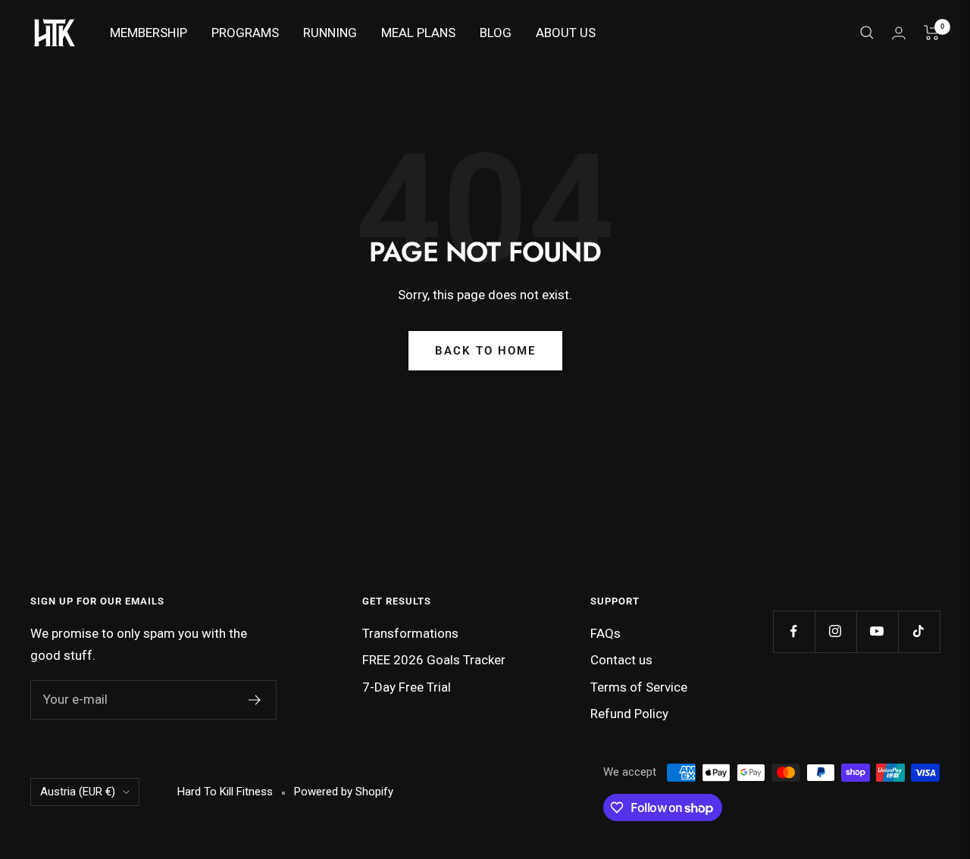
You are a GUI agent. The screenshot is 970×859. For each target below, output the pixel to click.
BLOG (496, 32)
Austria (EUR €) (77, 791)
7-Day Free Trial (406, 687)
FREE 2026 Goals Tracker (433, 659)
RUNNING (330, 32)
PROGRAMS (245, 32)
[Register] (255, 700)
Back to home (485, 351)
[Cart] (932, 32)
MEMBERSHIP (148, 32)
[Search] (867, 32)
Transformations (410, 633)
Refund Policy (629, 713)
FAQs (605, 633)
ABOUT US (566, 32)
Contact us (621, 659)
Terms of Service (638, 687)
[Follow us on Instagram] (835, 631)
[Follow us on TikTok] (919, 631)
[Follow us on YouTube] (877, 631)
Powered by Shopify (343, 791)
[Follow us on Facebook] (794, 631)
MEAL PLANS (418, 32)
